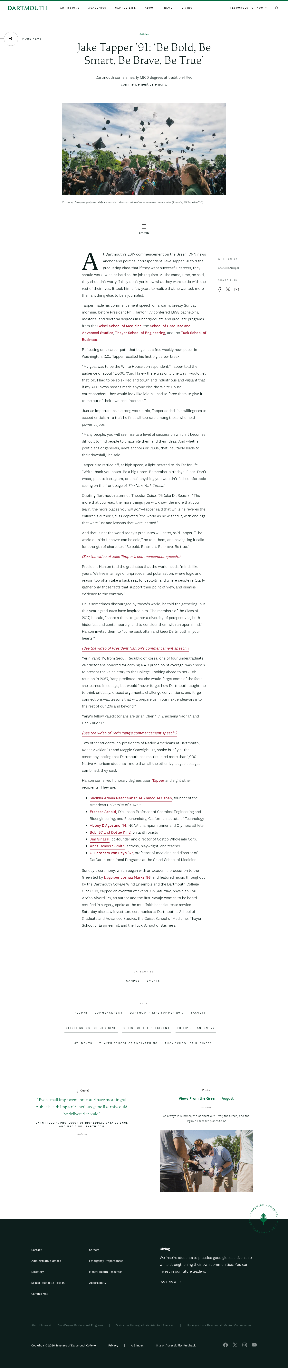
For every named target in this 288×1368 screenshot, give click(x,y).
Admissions (70, 7)
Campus (133, 980)
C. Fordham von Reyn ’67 (111, 852)
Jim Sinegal (100, 839)
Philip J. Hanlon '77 (196, 1028)
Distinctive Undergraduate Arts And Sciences (145, 1325)
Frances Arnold (103, 811)
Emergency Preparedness (106, 1261)
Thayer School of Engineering (140, 332)
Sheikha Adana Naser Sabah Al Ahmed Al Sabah (131, 798)
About (150, 7)
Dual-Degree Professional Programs (80, 1325)
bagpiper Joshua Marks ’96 (127, 877)
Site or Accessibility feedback (176, 1345)
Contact (36, 1250)
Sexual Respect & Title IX (48, 1283)
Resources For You (246, 7)
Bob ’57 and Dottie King (110, 832)
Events (153, 980)
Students (83, 1043)
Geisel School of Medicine (119, 325)
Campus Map (39, 1294)
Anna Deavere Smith (107, 845)
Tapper (158, 780)
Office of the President (146, 1028)
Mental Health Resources (105, 1272)
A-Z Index (137, 1345)
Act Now (169, 1281)
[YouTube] (254, 1346)
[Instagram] (244, 1346)
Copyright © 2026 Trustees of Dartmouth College (63, 1345)
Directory (37, 1272)
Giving (187, 7)
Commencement (109, 1012)
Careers (94, 1250)
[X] (235, 1346)
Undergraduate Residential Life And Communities (219, 1325)
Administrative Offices (46, 1261)
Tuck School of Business (188, 1043)
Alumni (81, 1012)
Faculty (198, 1012)
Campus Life (125, 7)
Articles (144, 34)
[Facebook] (225, 1346)
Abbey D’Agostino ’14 (108, 825)
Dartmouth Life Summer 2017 (157, 1012)
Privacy (113, 1345)
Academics (97, 7)
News (168, 7)
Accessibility (97, 1283)
